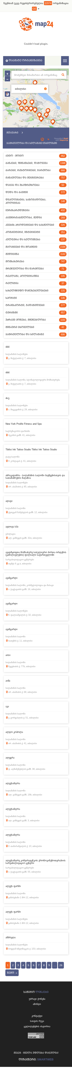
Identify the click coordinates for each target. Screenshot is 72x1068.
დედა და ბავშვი (35, 192)
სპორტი (35, 298)
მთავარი (12, 132)
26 (60, 965)
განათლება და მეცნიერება (35, 177)
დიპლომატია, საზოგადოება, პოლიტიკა (35, 201)
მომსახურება (35, 261)
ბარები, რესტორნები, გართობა (35, 170)
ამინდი (37, 1004)
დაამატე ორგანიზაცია (25, 60)
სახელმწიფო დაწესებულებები (35, 290)
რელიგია (35, 283)
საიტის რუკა (37, 1021)
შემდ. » (12, 972)
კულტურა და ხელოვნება (35, 239)
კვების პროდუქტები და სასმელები (35, 224)
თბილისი (20, 88)
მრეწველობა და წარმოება (35, 268)
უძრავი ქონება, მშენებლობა (35, 319)
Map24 (66, 138)
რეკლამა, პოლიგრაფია (35, 276)
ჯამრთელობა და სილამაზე (35, 334)
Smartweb (45, 1059)
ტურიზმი (35, 312)
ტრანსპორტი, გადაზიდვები (35, 305)
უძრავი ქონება (37, 999)
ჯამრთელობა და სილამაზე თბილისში (31, 143)
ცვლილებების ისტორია (37, 1026)
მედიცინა (35, 254)
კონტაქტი (37, 1015)
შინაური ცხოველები (35, 327)
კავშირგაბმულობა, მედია (35, 217)
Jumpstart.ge (64, 140)
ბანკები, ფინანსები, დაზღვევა (35, 163)
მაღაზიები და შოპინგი (35, 246)
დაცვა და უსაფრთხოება (35, 185)
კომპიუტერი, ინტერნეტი (35, 232)
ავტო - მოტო (35, 155)
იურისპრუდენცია (35, 210)
